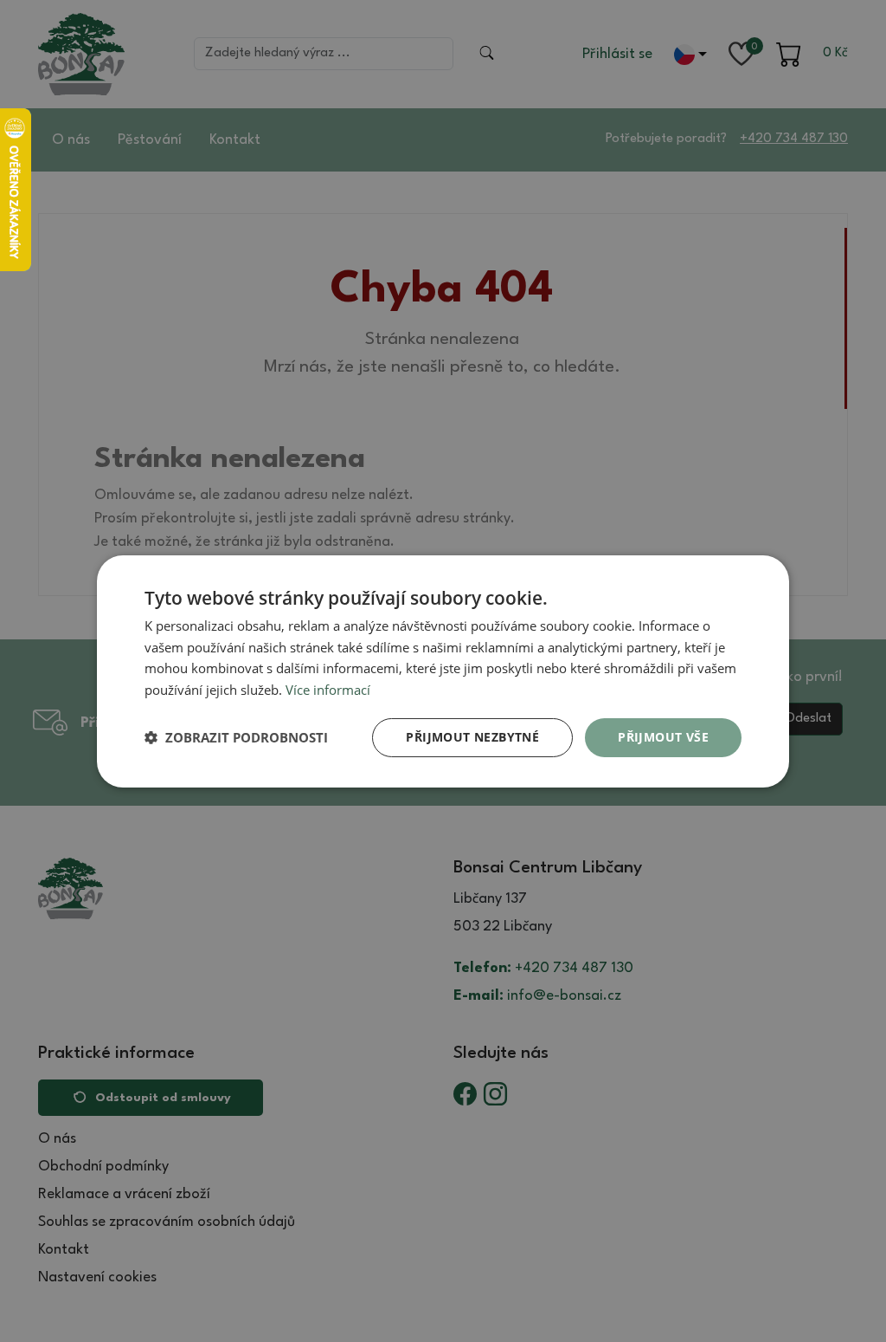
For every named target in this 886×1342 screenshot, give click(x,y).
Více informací (328, 689)
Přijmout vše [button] (663, 737)
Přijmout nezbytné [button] (472, 737)
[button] (236, 737)
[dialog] (443, 670)
